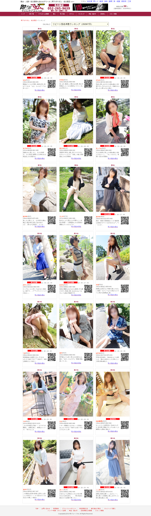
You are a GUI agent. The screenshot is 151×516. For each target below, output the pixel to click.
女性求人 (102, 14)
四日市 (123, 1)
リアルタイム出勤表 (43, 14)
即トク (95, 1)
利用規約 (56, 508)
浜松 (106, 1)
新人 (54, 14)
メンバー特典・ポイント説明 (56, 510)
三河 (129, 1)
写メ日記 (62, 14)
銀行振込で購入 (96, 508)
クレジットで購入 (109, 508)
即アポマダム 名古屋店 (29, 20)
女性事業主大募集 (86, 510)
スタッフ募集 (113, 14)
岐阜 (101, 1)
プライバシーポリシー (69, 508)
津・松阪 (116, 1)
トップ (23, 14)
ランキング (81, 14)
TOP (37, 509)
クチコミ (71, 14)
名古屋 (89, 1)
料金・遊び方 (92, 14)
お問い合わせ (46, 508)
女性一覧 (31, 14)
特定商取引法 (83, 508)
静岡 (110, 1)
